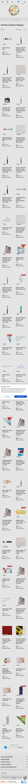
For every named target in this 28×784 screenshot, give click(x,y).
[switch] (25, 782)
